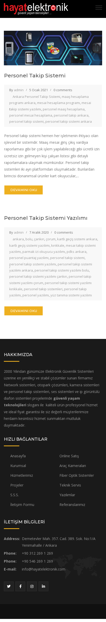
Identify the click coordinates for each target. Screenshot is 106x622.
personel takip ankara (71, 115)
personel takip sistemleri (43, 289)
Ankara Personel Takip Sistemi (36, 96)
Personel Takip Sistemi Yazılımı (45, 218)
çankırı (39, 239)
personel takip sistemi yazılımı (32, 264)
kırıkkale (57, 245)
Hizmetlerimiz (21, 475)
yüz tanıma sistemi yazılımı (71, 295)
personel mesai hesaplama (30, 115)
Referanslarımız (72, 504)
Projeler (16, 485)
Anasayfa (18, 455)
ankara (18, 239)
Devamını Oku (23, 190)
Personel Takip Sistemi (35, 75)
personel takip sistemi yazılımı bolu (61, 270)
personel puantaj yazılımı (29, 257)
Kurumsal (18, 465)
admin (19, 90)
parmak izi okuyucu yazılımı (43, 251)
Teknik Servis (70, 485)
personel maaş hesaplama (64, 109)
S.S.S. (14, 494)
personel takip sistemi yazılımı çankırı (38, 276)
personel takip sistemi (26, 121)
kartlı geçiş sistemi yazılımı (29, 245)
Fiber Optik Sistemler (76, 475)
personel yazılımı (35, 295)
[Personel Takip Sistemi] (53, 47)
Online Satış (69, 455)
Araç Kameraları (72, 465)
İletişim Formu (22, 504)
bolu (28, 239)
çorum (51, 239)
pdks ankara (76, 251)
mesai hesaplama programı (58, 102)
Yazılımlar (67, 494)
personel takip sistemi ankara (68, 121)
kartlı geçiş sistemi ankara (77, 239)
